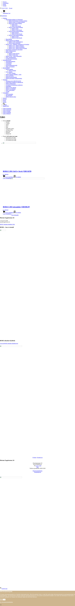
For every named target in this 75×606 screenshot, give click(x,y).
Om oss (4, 1)
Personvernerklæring (37, 470)
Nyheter (34, 457)
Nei (1, 599)
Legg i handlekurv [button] (9, 177)
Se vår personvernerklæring (6, 602)
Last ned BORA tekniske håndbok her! (9, 343)
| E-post (10, 8)
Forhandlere (5, 3)
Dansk (4, 4)
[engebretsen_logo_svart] (3, 15)
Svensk (4, 5)
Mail (37, 467)
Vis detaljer (18, 177)
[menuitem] (39, 1)
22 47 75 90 (5, 8)
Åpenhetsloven (37, 472)
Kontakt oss (40, 457)
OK (4, 599)
